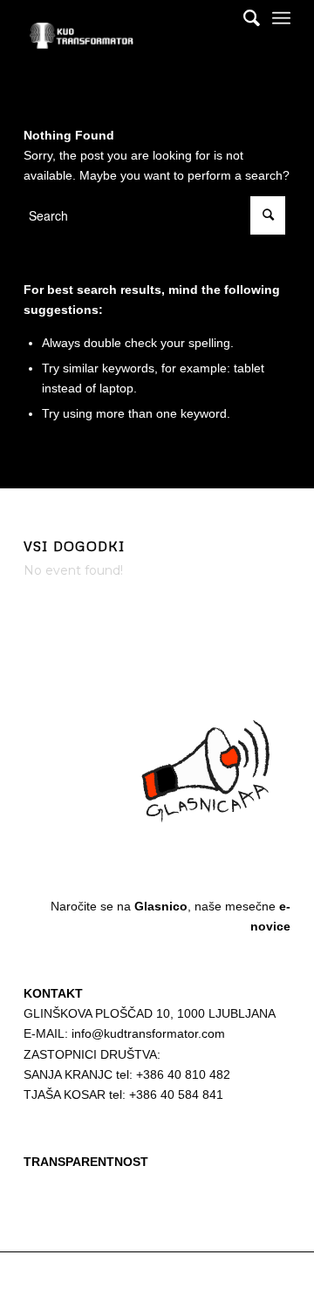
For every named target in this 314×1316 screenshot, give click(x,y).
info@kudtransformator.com (148, 1033)
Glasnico (161, 906)
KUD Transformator (125, 1275)
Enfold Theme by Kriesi (224, 1275)
